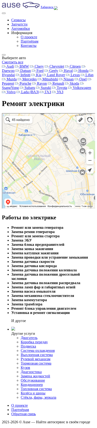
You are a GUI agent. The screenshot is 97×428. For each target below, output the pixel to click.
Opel (82, 79)
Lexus (75, 75)
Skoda (74, 83)
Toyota (61, 88)
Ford (40, 71)
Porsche (25, 83)
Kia (38, 75)
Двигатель (29, 338)
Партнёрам (29, 41)
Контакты (28, 46)
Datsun (25, 71)
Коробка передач (34, 342)
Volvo (11, 92)
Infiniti (25, 75)
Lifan (89, 75)
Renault (58, 83)
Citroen (75, 66)
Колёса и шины (33, 393)
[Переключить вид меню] (4, 55)
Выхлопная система (37, 355)
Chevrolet (56, 66)
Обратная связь (23, 414)
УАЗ (59, 92)
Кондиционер (32, 385)
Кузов (25, 368)
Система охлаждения (38, 351)
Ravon (41, 83)
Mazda (11, 79)
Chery (39, 66)
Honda (83, 71)
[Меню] (4, 13)
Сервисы (18, 20)
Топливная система (36, 389)
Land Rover (55, 75)
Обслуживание (33, 380)
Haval (68, 71)
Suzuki (45, 88)
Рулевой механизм (35, 359)
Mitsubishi (49, 79)
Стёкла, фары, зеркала (38, 397)
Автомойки (20, 28)
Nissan (68, 79)
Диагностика (31, 372)
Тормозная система (36, 363)
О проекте (29, 37)
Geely (53, 71)
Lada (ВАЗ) (29, 92)
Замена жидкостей (35, 376)
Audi (10, 66)
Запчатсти (19, 24)
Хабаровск (47, 7)
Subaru (29, 88)
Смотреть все (12, 62)
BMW (24, 66)
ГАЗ (47, 92)
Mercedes (29, 79)
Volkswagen (81, 88)
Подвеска (28, 346)
